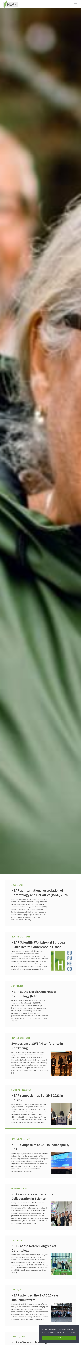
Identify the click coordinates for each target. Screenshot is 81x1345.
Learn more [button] (71, 1332)
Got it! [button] (59, 1338)
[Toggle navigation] (75, 4)
